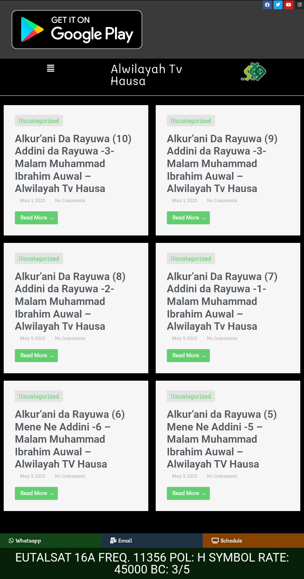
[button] (51, 68)
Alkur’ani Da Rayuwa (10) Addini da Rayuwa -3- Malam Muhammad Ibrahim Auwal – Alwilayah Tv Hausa (73, 164)
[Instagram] (299, 4)
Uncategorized (39, 120)
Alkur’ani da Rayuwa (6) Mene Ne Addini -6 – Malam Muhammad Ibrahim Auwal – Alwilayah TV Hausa (70, 439)
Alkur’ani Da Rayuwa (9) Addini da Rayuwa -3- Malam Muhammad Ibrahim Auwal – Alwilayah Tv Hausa (222, 164)
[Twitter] (278, 4)
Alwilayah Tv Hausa (146, 74)
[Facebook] (267, 4)
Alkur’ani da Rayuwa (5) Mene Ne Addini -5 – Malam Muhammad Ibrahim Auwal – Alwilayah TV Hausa (222, 439)
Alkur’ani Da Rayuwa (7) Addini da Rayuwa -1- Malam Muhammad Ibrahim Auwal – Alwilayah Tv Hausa (222, 301)
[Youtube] (288, 4)
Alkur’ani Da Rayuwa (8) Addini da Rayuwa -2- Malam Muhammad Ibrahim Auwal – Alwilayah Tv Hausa (70, 301)
